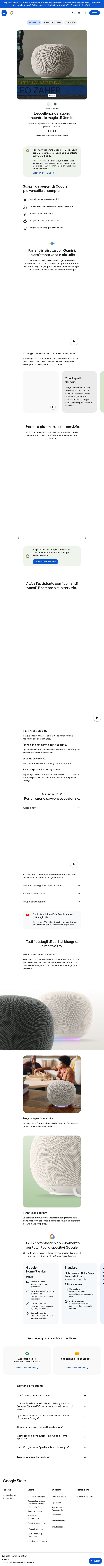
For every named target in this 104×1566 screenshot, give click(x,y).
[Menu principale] (4, 13)
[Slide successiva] (85, 538)
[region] (52, 64)
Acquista (95, 1561)
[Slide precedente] (19, 538)
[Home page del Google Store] (12, 13)
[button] (73, 12)
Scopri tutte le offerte (81, 5)
